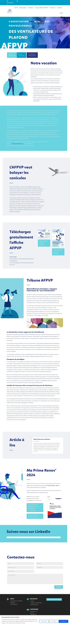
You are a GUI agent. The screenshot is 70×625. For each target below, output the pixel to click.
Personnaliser (44, 621)
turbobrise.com (33, 614)
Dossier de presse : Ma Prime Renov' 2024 (34, 516)
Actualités (59, 7)
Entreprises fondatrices (32, 55)
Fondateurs (30, 7)
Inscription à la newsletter (54, 599)
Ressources (52, 7)
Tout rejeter (53, 621)
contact (61, 13)
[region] (35, 620)
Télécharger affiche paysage (43, 243)
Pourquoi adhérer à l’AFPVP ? (42, 7)
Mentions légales (34, 604)
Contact (32, 601)
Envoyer (58, 587)
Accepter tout (63, 621)
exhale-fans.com (33, 611)
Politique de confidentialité (36, 602)
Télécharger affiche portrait (58, 251)
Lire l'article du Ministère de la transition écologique (33, 507)
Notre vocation (22, 7)
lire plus (35, 451)
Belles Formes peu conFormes (42, 439)
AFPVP (16, 7)
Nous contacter (12, 55)
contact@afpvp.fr (10, 3)
